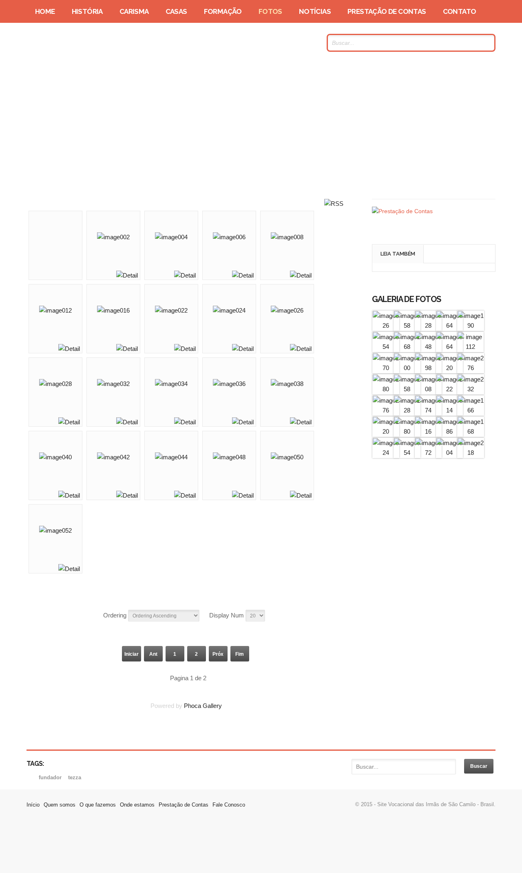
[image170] (385, 367)
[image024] (385, 452)
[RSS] (333, 203)
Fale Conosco (228, 805)
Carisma (134, 11)
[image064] (449, 325)
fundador (51, 777)
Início (33, 805)
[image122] (449, 389)
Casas (176, 11)
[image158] (407, 389)
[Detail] (127, 275)
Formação (223, 11)
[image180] (385, 389)
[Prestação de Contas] (402, 211)
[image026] (385, 325)
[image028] (428, 325)
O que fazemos (98, 805)
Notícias (315, 11)
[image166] (470, 410)
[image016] (428, 431)
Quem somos (59, 805)
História (87, 11)
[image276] (470, 367)
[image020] (449, 367)
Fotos (270, 11)
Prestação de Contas (386, 11)
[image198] (428, 367)
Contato (459, 11)
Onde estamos (137, 805)
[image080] (407, 431)
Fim (239, 654)
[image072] (428, 452)
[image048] (428, 346)
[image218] (470, 452)
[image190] (470, 325)
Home (45, 11)
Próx (217, 654)
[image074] (428, 410)
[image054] (385, 346)
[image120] (385, 431)
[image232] (470, 389)
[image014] (449, 410)
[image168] (407, 346)
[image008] (428, 389)
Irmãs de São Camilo (106, 43)
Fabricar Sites (261, 846)
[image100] (407, 367)
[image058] (407, 325)
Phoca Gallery (203, 705)
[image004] (449, 452)
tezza (74, 777)
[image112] (470, 346)
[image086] (449, 431)
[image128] (407, 410)
